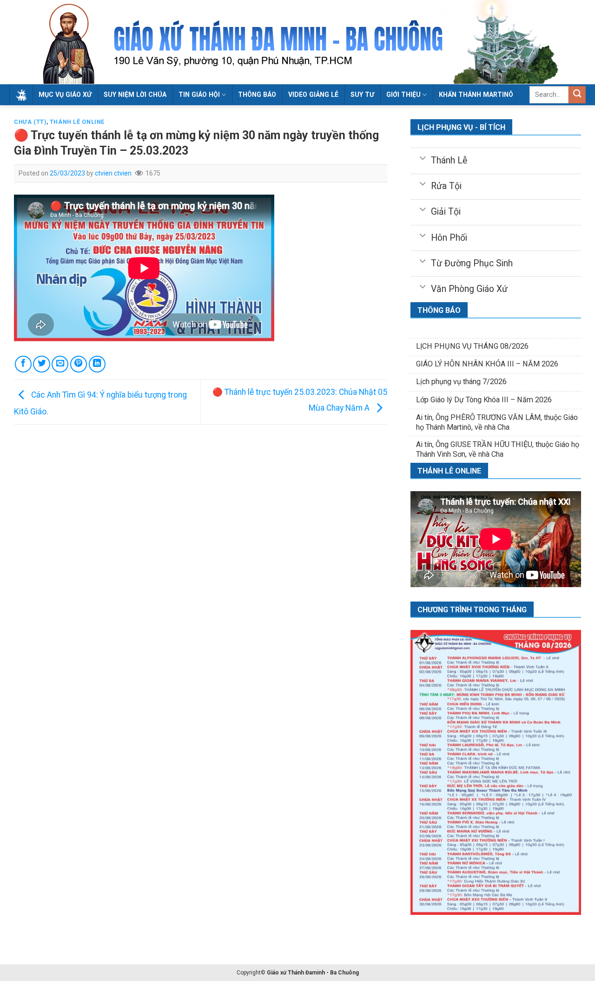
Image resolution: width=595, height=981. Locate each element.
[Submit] (577, 94)
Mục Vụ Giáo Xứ (65, 94)
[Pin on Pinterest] (78, 364)
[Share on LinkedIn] (97, 364)
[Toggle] (423, 157)
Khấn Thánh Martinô (476, 94)
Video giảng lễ (313, 94)
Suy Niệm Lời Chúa (135, 94)
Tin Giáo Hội (199, 94)
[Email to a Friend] (60, 364)
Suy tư (362, 94)
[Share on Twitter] (41, 364)
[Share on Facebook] (23, 364)
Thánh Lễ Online (77, 122)
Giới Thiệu (403, 94)
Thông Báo (257, 94)
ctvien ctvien (113, 173)
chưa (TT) (30, 122)
